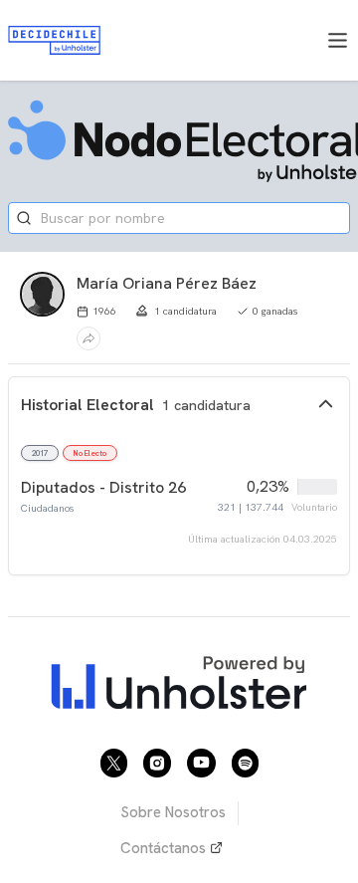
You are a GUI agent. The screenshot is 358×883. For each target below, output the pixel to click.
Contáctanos (163, 848)
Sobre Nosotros (173, 812)
